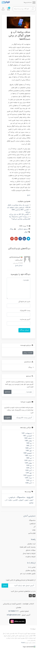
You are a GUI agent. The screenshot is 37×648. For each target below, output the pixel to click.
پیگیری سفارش (30, 570)
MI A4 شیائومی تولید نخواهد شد (18, 207)
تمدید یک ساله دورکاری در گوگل (18, 205)
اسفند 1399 (28, 461)
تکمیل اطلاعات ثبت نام (27, 574)
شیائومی (11, 497)
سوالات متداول (30, 550)
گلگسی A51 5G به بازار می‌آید (19, 214)
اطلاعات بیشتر (27, 353)
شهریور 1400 (27, 453)
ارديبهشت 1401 (26, 433)
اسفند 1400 (28, 438)
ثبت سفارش (31, 544)
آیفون (31, 500)
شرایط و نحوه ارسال (29, 553)
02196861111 (13, 611)
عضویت (7, 417)
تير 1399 (29, 480)
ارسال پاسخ (18, 265)
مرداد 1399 (28, 478)
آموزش (20, 500)
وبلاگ (11, 229)
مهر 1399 (29, 473)
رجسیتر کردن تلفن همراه (27, 547)
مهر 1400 (29, 451)
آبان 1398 (28, 483)
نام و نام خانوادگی (24, 302)
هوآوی (31, 503)
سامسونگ (20, 497)
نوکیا (10, 500)
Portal (23, 643)
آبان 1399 (28, 470)
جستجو (7, 392)
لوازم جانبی (31, 533)
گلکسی (15, 500)
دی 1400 (29, 443)
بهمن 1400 (28, 441)
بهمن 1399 (28, 463)
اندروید (29, 497)
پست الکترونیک (25, 310)
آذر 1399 (29, 468)
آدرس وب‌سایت (25, 319)
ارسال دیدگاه (24, 330)
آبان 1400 (28, 448)
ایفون (26, 500)
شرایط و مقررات (30, 557)
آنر (6, 500)
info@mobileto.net (13, 615)
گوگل (26, 232)
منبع (28, 195)
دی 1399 (29, 465)
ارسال (5, 585)
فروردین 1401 (27, 436)
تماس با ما (31, 567)
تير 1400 (29, 458)
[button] (8, 8)
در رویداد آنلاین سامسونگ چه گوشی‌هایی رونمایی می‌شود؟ (19, 218)
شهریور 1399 (27, 475)
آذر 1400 (29, 446)
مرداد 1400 (28, 456)
